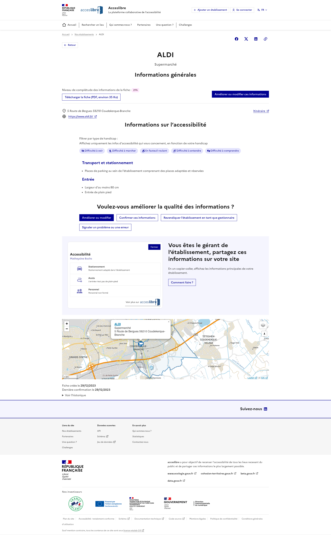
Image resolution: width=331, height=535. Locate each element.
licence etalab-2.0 (132, 530)
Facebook (236, 38)
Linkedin (255, 38)
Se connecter (244, 10)
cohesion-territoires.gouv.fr (217, 473)
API (99, 431)
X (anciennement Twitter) (246, 38)
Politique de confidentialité (223, 518)
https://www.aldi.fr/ (80, 116)
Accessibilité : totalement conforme (96, 518)
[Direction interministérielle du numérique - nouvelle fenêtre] (188, 503)
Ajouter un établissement (212, 10)
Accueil (72, 25)
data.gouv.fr (175, 481)
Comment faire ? (182, 282)
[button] (169, 322)
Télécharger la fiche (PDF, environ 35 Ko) (91, 97)
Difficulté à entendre (189, 151)
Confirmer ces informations (137, 218)
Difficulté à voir (94, 151)
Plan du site (68, 518)
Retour (72, 45)
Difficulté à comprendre (224, 151)
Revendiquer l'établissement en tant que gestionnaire (199, 218)
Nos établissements (84, 34)
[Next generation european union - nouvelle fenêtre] (109, 504)
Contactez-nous (140, 442)
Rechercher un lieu (93, 25)
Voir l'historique (75, 395)
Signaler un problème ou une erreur (105, 227)
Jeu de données (104, 442)
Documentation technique (147, 518)
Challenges (185, 25)
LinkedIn (265, 409)
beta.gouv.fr (248, 473)
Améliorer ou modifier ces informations (240, 94)
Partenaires (144, 25)
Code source (175, 518)
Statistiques (138, 436)
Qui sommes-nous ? (120, 25)
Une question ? (164, 25)
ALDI (117, 324)
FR (262, 10)
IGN (263, 377)
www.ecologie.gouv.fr (180, 473)
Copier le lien (265, 38)
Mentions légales (197, 518)
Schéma (101, 436)
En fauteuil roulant (156, 151)
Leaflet (251, 377)
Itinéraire (259, 111)
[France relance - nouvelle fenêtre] (76, 504)
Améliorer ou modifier (96, 218)
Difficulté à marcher (124, 151)
